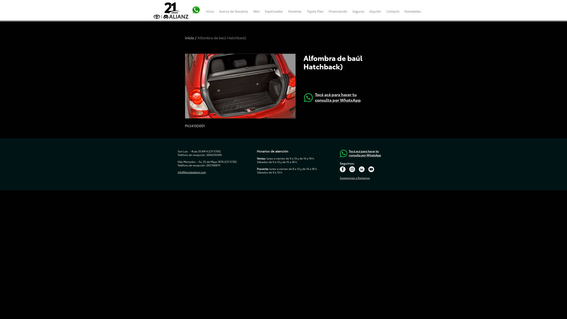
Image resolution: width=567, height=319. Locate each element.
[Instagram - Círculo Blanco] (352, 169)
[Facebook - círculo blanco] (343, 169)
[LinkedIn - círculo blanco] (362, 169)
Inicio (189, 37)
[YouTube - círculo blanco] (371, 169)
